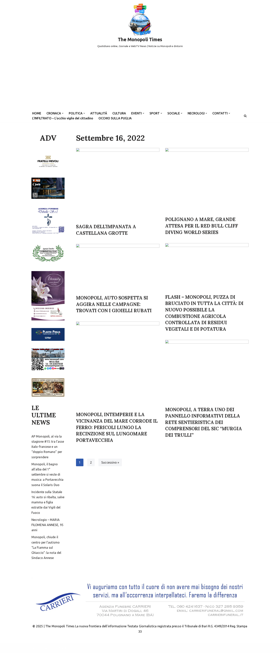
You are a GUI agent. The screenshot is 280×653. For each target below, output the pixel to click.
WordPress (65, 648)
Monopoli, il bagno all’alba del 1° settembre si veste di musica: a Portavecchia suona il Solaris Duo (47, 474)
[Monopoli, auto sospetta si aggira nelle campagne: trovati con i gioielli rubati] (117, 267)
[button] (62, 113)
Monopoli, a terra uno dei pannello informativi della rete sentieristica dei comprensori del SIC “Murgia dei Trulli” (203, 422)
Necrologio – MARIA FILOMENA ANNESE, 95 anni (47, 525)
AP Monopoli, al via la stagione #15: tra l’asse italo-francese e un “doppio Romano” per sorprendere (47, 447)
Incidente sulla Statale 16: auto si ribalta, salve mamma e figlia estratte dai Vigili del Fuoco (48, 502)
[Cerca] (245, 115)
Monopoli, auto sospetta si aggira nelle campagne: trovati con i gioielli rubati (114, 304)
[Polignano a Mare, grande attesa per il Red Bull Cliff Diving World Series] (207, 180)
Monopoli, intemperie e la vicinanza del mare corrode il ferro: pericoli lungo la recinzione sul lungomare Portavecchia (117, 427)
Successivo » (110, 462)
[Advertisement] (140, 80)
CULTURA (119, 113)
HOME (36, 113)
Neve (34, 648)
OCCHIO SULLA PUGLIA (115, 118)
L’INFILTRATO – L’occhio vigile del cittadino (62, 118)
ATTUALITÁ (98, 113)
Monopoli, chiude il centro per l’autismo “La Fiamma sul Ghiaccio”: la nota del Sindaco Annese (46, 547)
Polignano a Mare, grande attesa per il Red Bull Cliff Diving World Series (201, 225)
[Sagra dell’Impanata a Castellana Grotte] (117, 184)
